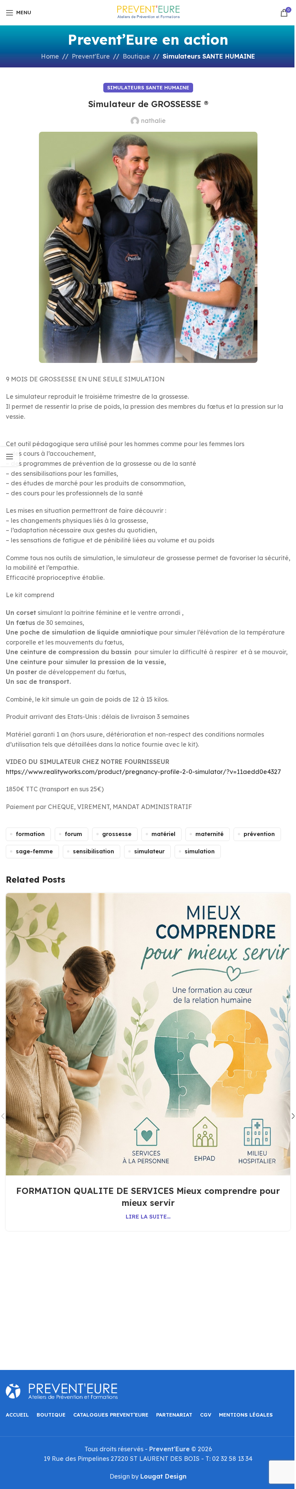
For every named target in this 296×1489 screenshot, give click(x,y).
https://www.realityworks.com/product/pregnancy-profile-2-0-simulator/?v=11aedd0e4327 (143, 772)
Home (50, 56)
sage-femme (34, 851)
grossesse (116, 834)
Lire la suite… (148, 1216)
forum (73, 834)
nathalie (153, 120)
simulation (200, 851)
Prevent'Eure (91, 56)
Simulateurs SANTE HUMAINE (209, 56)
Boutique (136, 56)
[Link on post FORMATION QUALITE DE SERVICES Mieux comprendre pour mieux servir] (148, 1034)
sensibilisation (93, 851)
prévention (259, 834)
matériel (163, 834)
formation (30, 834)
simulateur (149, 851)
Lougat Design (163, 1476)
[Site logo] (148, 12)
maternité (209, 834)
